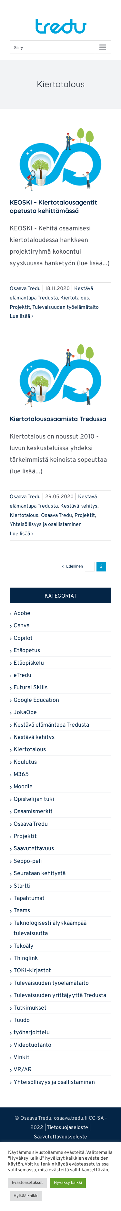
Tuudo (22, 1020)
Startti (22, 886)
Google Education (36, 700)
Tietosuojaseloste (67, 1128)
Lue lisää (20, 316)
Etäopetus (27, 650)
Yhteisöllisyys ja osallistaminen (46, 524)
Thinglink (26, 958)
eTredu (22, 675)
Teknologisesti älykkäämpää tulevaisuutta (50, 928)
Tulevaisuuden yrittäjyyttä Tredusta (60, 995)
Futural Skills (30, 687)
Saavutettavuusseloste (60, 1137)
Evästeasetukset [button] (27, 1183)
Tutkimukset (30, 1008)
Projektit (20, 307)
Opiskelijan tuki (34, 799)
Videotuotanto (32, 1045)
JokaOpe (25, 712)
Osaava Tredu (25, 289)
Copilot (23, 638)
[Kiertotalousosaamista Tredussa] (60, 376)
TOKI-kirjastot (32, 970)
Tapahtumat (29, 898)
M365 (21, 774)
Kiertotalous (74, 298)
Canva (21, 626)
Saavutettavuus (34, 849)
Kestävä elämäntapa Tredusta (51, 725)
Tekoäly (24, 946)
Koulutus (25, 762)
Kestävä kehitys (78, 506)
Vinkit (21, 1057)
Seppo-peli (28, 861)
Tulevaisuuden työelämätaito (65, 307)
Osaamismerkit (33, 811)
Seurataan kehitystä (40, 873)
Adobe (22, 613)
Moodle (23, 787)
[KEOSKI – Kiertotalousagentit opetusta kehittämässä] (60, 160)
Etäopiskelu (29, 663)
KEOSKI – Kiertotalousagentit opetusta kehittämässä (53, 206)
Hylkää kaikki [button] (26, 1196)
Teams (22, 910)
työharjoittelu (32, 1032)
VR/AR (23, 1070)
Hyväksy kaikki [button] (68, 1183)
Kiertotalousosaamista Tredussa (58, 419)
